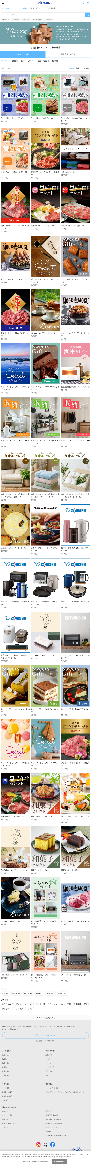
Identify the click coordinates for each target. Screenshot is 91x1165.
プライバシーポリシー (53, 1127)
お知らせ (5, 1111)
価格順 (86, 68)
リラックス (49, 1071)
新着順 (78, 68)
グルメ (48, 1059)
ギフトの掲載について (9, 1123)
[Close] (87, 1154)
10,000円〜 (56, 61)
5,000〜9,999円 (43, 61)
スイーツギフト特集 (52, 1088)
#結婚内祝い (49, 19)
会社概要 (48, 1131)
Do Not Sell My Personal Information (36, 1161)
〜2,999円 (14, 61)
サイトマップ (6, 1127)
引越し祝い (5, 1075)
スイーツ (48, 1063)
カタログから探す (23, 54)
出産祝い (5, 1067)
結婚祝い (5, 1059)
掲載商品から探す (68, 54)
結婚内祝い (5, 1063)
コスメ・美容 (50, 1075)
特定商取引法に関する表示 (54, 1123)
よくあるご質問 (7, 1115)
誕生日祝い (5, 1055)
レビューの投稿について (10, 1029)
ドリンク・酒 (50, 1067)
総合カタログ (50, 1055)
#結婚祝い (15, 19)
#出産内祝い (37, 19)
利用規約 (48, 1111)
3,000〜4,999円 (27, 61)
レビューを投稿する (48, 1035)
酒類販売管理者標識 (52, 1115)
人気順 (71, 68)
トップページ (7, 8)
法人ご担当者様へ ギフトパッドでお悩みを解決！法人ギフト (65, 1092)
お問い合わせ (6, 1119)
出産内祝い (5, 1071)
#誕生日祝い (26, 19)
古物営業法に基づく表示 (53, 1119)
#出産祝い (5, 19)
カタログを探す (21, 8)
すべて (4, 61)
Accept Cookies (59, 1161)
